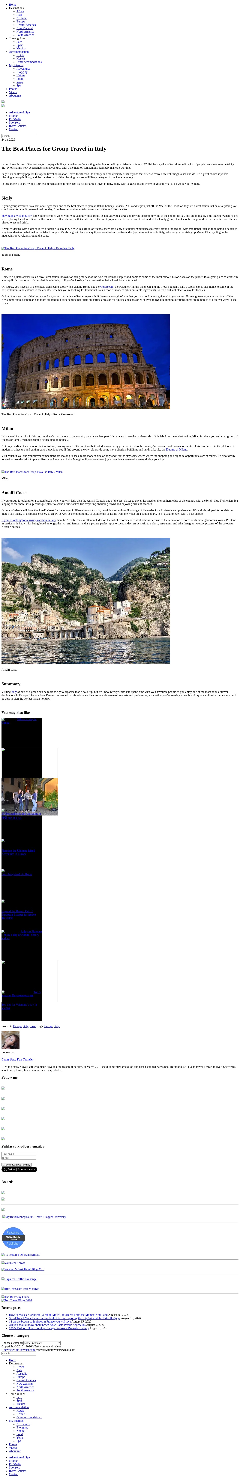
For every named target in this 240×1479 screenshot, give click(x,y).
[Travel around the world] (19, 1279)
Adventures (23, 68)
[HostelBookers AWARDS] (3, 1192)
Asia (19, 14)
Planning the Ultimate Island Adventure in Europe (18, 852)
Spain (19, 45)
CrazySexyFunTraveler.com (18, 1349)
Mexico (21, 48)
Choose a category (12, 1342)
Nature (20, 75)
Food (19, 78)
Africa (20, 11)
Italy (19, 41)
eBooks (13, 115)
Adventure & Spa (19, 112)
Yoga (19, 82)
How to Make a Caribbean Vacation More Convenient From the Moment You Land (58, 1314)
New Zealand (24, 28)
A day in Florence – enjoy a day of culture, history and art (22, 935)
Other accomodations (29, 61)
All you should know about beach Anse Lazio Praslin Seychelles (47, 1324)
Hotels (20, 55)
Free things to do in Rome (17, 874)
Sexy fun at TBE (12, 817)
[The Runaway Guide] (15, 1297)
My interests (16, 65)
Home (12, 4)
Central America (26, 24)
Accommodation (19, 51)
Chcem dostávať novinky (16, 1164)
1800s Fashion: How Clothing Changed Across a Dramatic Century (49, 1328)
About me (15, 95)
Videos (13, 92)
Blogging (22, 72)
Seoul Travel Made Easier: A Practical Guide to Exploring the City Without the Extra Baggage (64, 1318)
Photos (13, 88)
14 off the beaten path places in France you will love (40, 1321)
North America (25, 31)
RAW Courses (17, 125)
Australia (21, 18)
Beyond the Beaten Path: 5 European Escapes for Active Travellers (19, 915)
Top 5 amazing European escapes (21, 993)
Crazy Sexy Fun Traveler (18, 1059)
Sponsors (14, 122)
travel (33, 1026)
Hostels (20, 58)
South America (25, 34)
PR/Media (15, 119)
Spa (18, 85)
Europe (20, 21)
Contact (13, 129)
